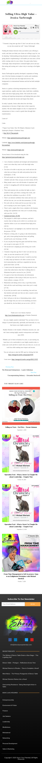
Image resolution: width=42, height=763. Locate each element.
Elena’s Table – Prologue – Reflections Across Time (19, 663)
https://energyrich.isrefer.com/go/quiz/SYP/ (20, 354)
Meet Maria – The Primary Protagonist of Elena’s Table (20, 673)
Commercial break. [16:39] (12, 216)
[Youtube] (32, 639)
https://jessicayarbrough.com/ (15, 150)
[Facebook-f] (10, 639)
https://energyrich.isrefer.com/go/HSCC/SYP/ (25, 359)
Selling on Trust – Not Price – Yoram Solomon (21, 427)
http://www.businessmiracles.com (14, 315)
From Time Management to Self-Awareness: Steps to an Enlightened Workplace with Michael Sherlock (21, 576)
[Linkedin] (15, 639)
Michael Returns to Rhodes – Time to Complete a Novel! (21, 668)
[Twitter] (26, 639)
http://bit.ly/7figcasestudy (11, 133)
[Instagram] (21, 639)
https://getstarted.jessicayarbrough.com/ (18, 138)
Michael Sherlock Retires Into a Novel (15, 679)
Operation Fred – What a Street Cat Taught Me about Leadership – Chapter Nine (21, 476)
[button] (30, 3)
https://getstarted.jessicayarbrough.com (13, 157)
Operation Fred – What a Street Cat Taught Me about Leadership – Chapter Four (21, 525)
